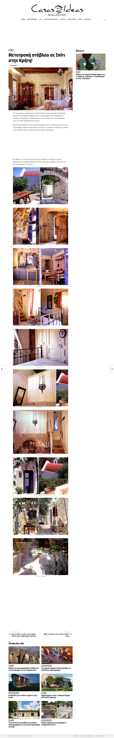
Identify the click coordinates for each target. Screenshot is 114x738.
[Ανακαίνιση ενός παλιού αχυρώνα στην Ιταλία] (24, 682)
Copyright (83, 735)
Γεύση (78, 72)
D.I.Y (40, 19)
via (44, 576)
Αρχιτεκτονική (32, 19)
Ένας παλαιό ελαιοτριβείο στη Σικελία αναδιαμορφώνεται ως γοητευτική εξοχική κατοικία (24, 725)
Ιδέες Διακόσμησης (50, 19)
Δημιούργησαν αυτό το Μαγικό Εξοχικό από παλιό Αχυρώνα (55, 696)
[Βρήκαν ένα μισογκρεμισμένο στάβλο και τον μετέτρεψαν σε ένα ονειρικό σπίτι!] (24, 655)
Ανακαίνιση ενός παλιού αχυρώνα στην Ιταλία (23, 696)
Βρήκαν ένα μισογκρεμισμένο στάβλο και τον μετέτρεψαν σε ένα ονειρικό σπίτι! (24, 669)
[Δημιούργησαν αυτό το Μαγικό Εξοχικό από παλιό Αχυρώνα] (57, 682)
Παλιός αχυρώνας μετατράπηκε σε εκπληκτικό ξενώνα (54, 724)
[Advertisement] (57, 34)
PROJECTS (88, 19)
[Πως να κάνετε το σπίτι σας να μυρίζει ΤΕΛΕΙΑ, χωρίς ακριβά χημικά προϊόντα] (2, 369)
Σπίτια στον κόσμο (46, 665)
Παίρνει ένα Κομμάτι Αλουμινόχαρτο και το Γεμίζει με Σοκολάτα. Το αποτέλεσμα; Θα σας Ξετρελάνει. (90, 76)
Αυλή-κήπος (72, 19)
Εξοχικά (62, 19)
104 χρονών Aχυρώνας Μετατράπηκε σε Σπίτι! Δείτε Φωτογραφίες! (56, 669)
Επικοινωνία (76, 735)
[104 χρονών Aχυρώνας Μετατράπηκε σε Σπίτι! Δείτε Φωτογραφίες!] (57, 655)
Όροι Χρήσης (90, 735)
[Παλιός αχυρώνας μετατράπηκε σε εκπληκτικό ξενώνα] (57, 710)
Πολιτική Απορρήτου (100, 735)
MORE (80, 19)
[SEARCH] (104, 20)
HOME (23, 19)
